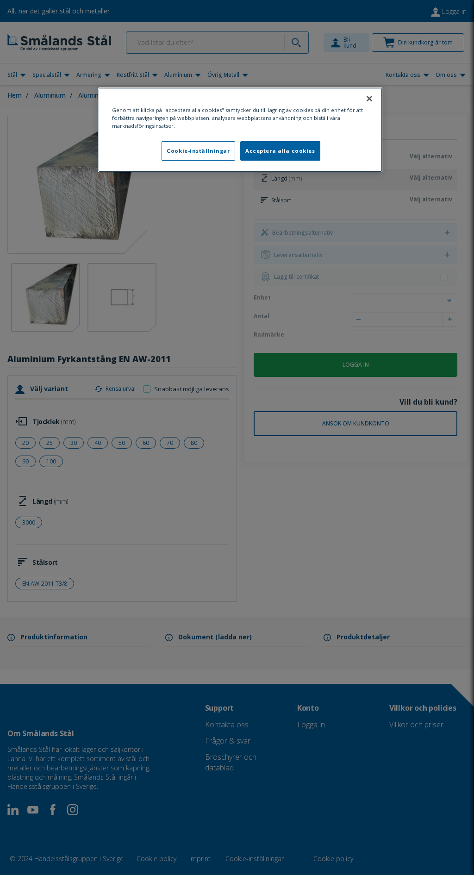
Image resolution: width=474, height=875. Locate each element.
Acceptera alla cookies (280, 150)
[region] (240, 130)
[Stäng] (369, 98)
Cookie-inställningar (198, 150)
